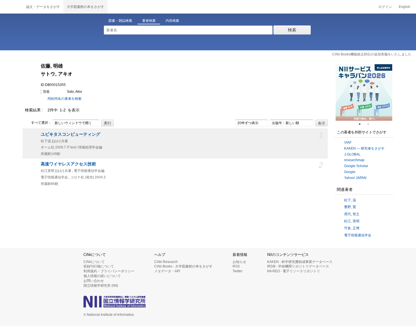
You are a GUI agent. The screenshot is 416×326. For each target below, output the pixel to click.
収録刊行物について (98, 266)
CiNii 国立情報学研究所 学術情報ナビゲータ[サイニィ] (11, 7)
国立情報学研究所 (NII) (100, 286)
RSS (236, 266)
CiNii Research (166, 262)
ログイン (385, 7)
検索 (292, 29)
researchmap (354, 160)
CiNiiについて (94, 262)
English (404, 7)
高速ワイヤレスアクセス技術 (68, 164)
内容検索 (172, 21)
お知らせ (239, 262)
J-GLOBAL (352, 154)
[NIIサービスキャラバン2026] (364, 92)
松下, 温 (350, 200)
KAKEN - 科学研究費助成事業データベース (300, 262)
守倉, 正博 (351, 228)
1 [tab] (362, 124)
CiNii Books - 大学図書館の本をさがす (183, 266)
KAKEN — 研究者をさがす (364, 148)
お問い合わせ (93, 281)
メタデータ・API (167, 271)
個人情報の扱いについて (102, 276)
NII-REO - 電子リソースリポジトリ (293, 271)
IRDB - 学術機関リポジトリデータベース (298, 266)
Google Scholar (356, 166)
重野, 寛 (350, 207)
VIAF (347, 142)
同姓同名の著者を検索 (65, 99)
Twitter (238, 271)
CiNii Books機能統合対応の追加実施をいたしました (371, 54)
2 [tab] (370, 124)
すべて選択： (41, 123)
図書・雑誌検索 (120, 21)
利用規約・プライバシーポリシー (108, 271)
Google (349, 172)
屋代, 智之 (351, 214)
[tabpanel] (363, 92)
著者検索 (149, 21)
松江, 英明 (351, 221)
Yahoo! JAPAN (355, 178)
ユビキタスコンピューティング (70, 134)
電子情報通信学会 (357, 235)
